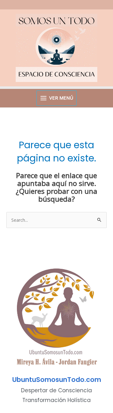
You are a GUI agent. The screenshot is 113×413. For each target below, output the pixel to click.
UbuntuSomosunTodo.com (56, 379)
